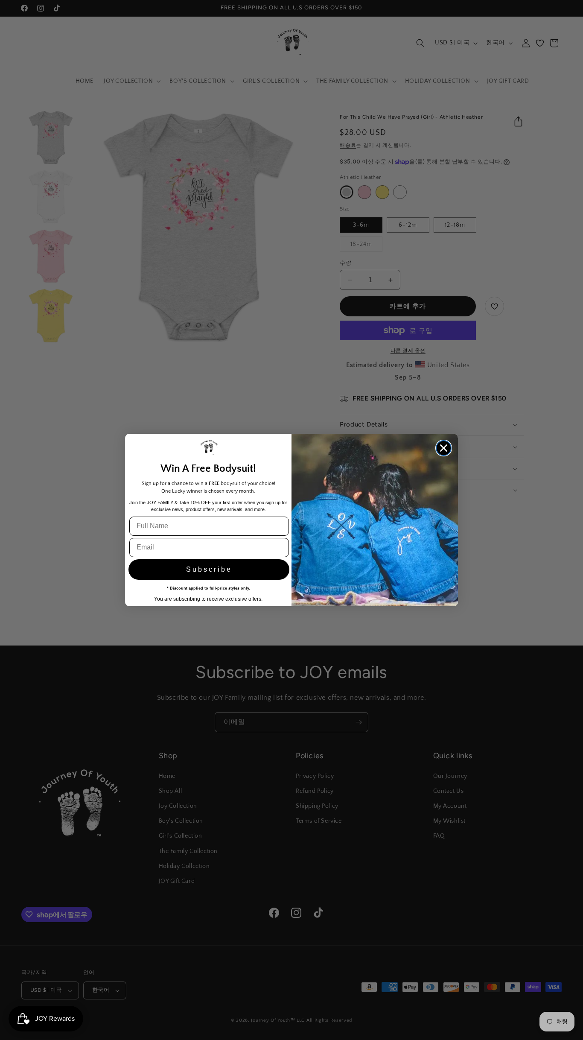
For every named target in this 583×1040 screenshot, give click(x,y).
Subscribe (209, 569)
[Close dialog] (443, 448)
